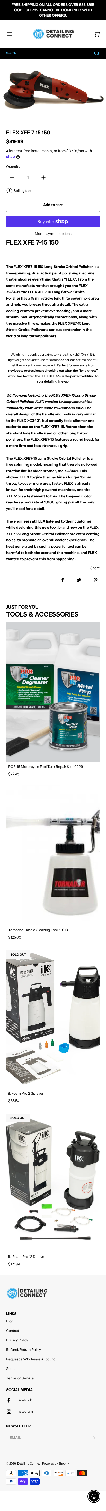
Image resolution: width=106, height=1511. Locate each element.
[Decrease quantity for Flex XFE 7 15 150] (12, 177)
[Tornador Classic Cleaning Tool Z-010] (53, 855)
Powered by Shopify (55, 1463)
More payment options (53, 233)
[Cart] (94, 34)
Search (11, 1368)
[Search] (94, 53)
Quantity (13, 166)
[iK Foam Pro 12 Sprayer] (53, 1182)
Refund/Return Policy (23, 1349)
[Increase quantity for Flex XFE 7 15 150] (43, 177)
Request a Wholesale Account (30, 1359)
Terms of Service (20, 1378)
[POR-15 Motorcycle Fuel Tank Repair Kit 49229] (53, 692)
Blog (9, 1321)
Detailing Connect (29, 1463)
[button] (11, 34)
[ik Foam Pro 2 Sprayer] (53, 1018)
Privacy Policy (17, 1340)
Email (15, 1437)
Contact (12, 1330)
